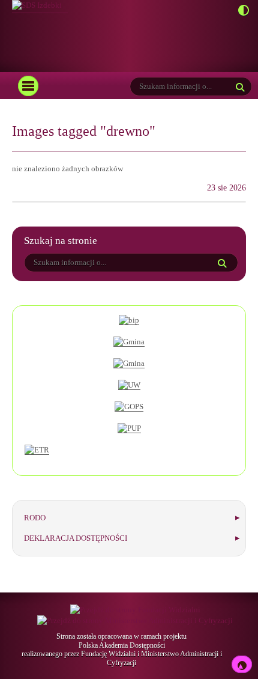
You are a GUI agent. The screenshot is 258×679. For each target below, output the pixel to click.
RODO (35, 517)
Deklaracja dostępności (75, 538)
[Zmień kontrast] (240, 11)
